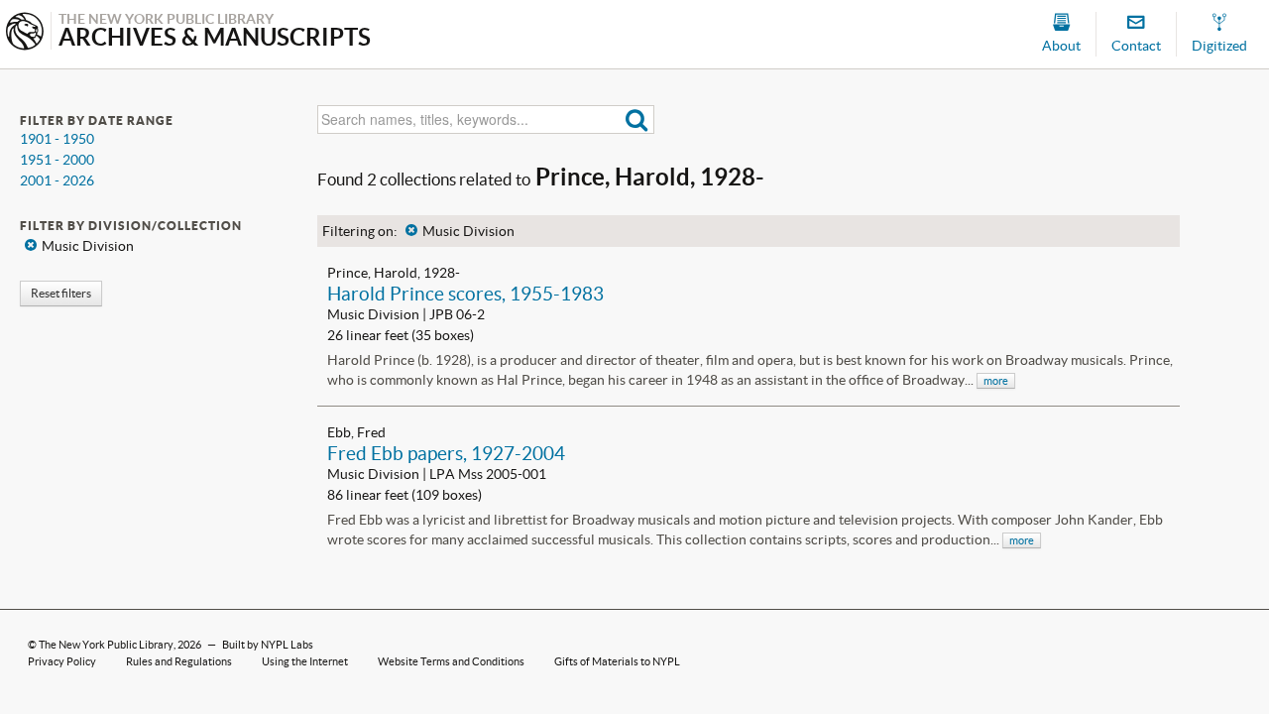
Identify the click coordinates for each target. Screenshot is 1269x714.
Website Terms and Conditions (451, 661)
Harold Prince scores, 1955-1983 (465, 293)
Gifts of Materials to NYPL (617, 661)
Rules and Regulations (179, 661)
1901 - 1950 (57, 139)
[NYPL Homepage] (25, 33)
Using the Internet (305, 661)
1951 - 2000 (57, 160)
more (995, 381)
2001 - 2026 (57, 180)
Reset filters (61, 293)
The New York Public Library (106, 645)
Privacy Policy (62, 661)
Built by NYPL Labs (267, 645)
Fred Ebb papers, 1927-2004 (446, 453)
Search (637, 119)
